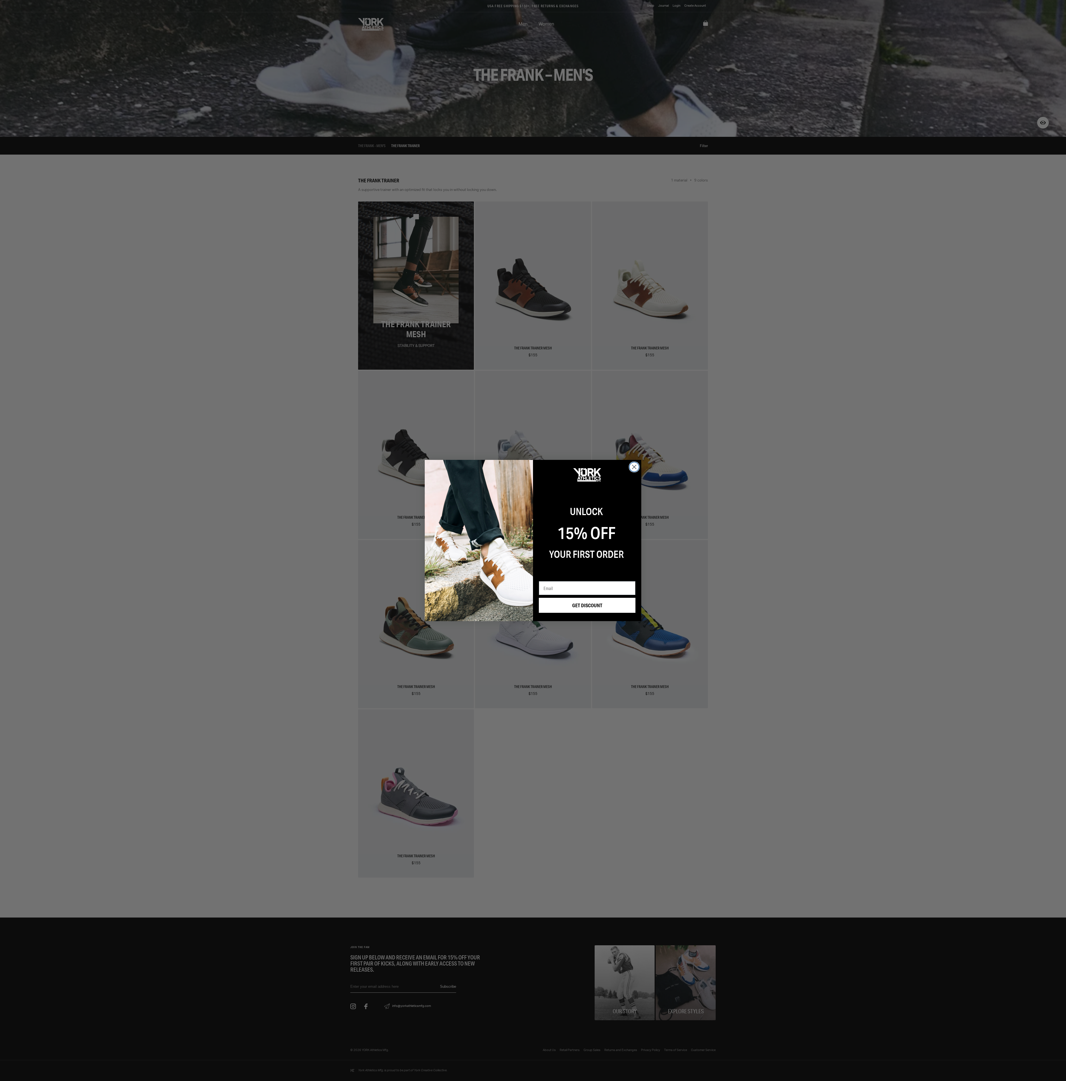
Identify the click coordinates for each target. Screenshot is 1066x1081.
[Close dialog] (634, 467)
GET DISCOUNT (587, 605)
